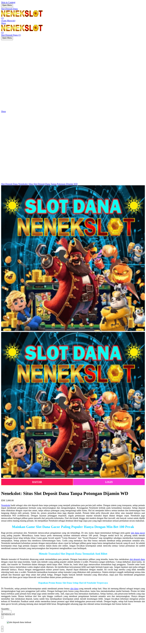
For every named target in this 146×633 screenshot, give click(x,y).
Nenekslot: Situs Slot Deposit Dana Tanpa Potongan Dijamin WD (48, 184)
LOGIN (109, 482)
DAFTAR (37, 482)
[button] (73, 614)
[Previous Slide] (2, 627)
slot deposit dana (137, 559)
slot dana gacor (138, 533)
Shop (3, 23)
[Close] (2, 617)
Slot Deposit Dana (9, 9)
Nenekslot (5, 505)
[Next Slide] (2, 630)
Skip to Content (8, 2)
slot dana (74, 588)
